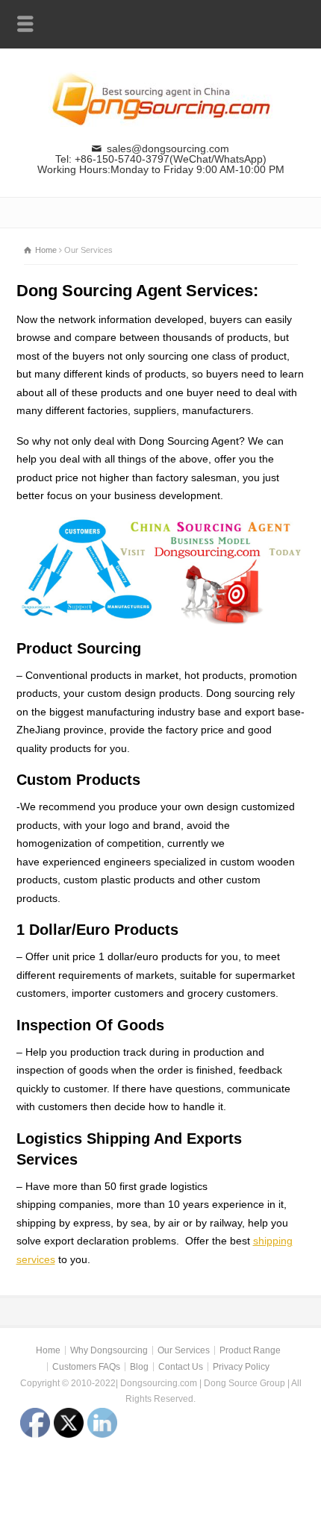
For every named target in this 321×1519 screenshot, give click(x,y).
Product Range (250, 1350)
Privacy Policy (241, 1367)
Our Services (184, 1350)
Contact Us (180, 1367)
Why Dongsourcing (109, 1350)
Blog (139, 1367)
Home (48, 1350)
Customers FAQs (86, 1367)
